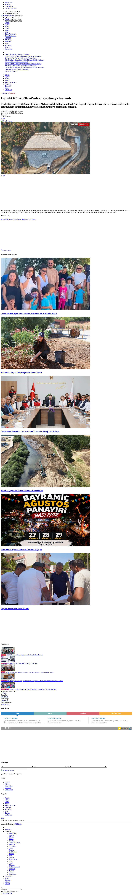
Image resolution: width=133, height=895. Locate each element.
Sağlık (24, 60)
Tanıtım (17, 58)
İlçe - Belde (15, 60)
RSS (16, 71)
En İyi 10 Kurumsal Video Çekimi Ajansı (22, 663)
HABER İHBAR (6, 893)
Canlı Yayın (9, 6)
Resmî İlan (8, 49)
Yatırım (30, 58)
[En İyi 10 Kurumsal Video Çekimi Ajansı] (8, 662)
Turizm (18, 62)
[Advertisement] (63, 193)
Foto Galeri (8, 2)
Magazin (30, 60)
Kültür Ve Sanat (38, 60)
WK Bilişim (18, 824)
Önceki (3, 250)
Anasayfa (4, 93)
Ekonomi (8, 62)
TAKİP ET (4, 697)
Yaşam (7, 30)
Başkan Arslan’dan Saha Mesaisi (15, 609)
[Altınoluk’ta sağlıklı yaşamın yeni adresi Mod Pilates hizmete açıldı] (8, 670)
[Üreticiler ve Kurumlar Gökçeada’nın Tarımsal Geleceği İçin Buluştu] (45, 427)
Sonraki (8, 250)
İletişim (12, 71)
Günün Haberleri (10, 8)
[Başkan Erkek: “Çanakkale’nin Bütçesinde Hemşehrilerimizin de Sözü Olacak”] (8, 679)
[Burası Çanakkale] (7, 15)
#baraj (19, 219)
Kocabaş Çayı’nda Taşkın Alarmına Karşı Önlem (22, 491)
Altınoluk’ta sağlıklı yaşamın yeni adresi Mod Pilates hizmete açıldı (29, 672)
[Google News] (6, 121)
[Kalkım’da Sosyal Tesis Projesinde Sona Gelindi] (45, 368)
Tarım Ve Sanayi (10, 34)
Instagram (20, 54)
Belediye (8, 38)
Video (7, 878)
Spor (20, 60)
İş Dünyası (24, 58)
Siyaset (13, 62)
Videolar (8, 4)
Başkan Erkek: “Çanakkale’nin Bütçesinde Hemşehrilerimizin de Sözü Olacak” (35, 681)
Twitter (14, 54)
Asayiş (7, 19)
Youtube (26, 54)
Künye (7, 71)
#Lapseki (4, 219)
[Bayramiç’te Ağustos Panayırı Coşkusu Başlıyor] (45, 546)
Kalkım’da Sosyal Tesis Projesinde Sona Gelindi (21, 372)
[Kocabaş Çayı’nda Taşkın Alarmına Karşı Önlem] (45, 486)
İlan (34, 58)
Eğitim (7, 23)
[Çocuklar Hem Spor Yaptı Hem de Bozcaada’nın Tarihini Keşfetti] (45, 309)
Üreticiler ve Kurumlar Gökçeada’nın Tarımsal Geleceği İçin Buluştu (30, 431)
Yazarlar (7, 880)
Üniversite (24, 62)
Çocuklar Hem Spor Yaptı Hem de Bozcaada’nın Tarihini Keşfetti (29, 313)
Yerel (6, 43)
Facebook (8, 54)
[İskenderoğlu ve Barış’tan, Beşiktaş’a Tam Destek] (8, 653)
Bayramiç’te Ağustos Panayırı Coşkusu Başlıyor (21, 550)
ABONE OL (5, 704)
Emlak (7, 26)
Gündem (8, 60)
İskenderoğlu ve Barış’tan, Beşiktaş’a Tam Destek (24, 655)
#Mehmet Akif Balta (28, 219)
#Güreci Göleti (12, 219)
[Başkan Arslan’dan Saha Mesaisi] (45, 605)
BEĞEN (4, 693)
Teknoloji (8, 39)
